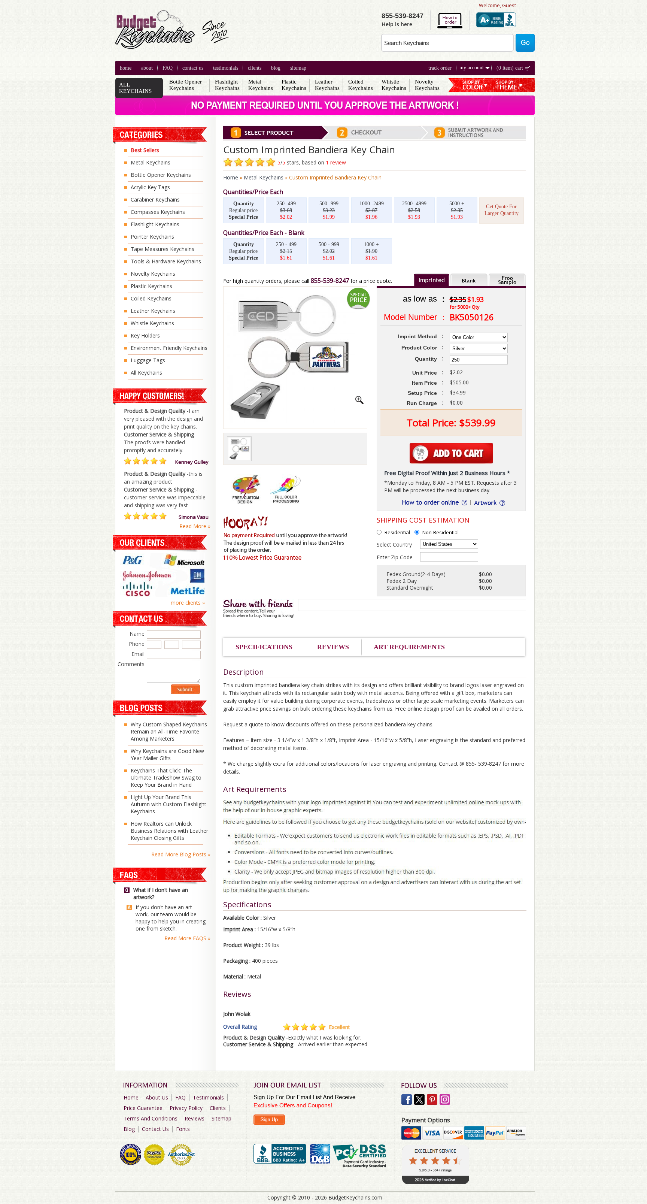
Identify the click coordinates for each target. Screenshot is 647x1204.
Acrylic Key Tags (150, 187)
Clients (218, 1107)
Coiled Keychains (360, 85)
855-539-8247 (330, 280)
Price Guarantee (143, 1107)
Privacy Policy (186, 1107)
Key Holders (145, 335)
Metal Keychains (260, 85)
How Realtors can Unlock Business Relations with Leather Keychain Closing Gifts (169, 830)
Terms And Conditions (150, 1118)
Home (125, 68)
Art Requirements (409, 647)
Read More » (194, 526)
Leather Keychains (327, 85)
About (147, 68)
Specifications (264, 647)
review (338, 162)
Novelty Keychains (427, 85)
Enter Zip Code (395, 557)
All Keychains (146, 372)
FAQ (167, 68)
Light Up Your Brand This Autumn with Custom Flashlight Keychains (168, 804)
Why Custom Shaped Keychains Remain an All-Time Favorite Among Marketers (169, 731)
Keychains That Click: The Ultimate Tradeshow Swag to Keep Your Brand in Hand (166, 777)
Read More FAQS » (187, 938)
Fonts (183, 1128)
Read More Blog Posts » (180, 854)
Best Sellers (145, 150)
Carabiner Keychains (155, 199)
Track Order (440, 68)
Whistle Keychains (394, 85)
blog (275, 68)
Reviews (333, 647)
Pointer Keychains (152, 236)
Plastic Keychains (294, 85)
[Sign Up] (269, 1119)
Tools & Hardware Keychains (166, 261)
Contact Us (192, 68)
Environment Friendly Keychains (169, 347)
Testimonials (225, 68)
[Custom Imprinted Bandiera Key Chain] (359, 402)
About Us (157, 1097)
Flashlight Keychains (227, 85)
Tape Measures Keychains (162, 248)
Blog (129, 1128)
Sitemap (298, 68)
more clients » (188, 602)
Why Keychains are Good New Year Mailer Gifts (167, 754)
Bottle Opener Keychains (185, 85)
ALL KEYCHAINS (135, 88)
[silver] (239, 449)
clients (254, 68)
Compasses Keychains (158, 211)
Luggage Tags (148, 360)
